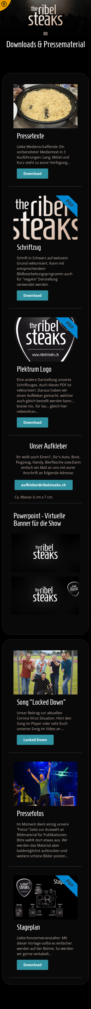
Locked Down (35, 739)
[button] (45, 33)
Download (32, 173)
